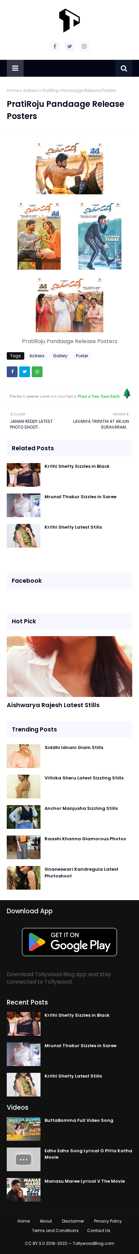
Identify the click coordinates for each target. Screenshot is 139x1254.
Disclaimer (73, 1221)
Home (13, 90)
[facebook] (55, 46)
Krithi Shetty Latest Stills (73, 527)
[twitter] (69, 46)
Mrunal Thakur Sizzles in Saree (80, 496)
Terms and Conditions (55, 1230)
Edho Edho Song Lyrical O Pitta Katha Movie (88, 1154)
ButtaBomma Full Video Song (79, 1120)
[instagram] (84, 46)
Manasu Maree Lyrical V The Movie (85, 1181)
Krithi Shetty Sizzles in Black (77, 466)
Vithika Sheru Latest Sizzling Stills (84, 778)
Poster (82, 356)
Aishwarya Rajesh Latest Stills (53, 705)
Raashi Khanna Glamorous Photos (85, 839)
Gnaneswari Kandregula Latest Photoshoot (81, 872)
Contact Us (98, 1230)
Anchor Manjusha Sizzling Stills (81, 808)
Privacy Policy (108, 1221)
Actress (30, 90)
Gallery (60, 356)
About (46, 1221)
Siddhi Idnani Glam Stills (74, 747)
